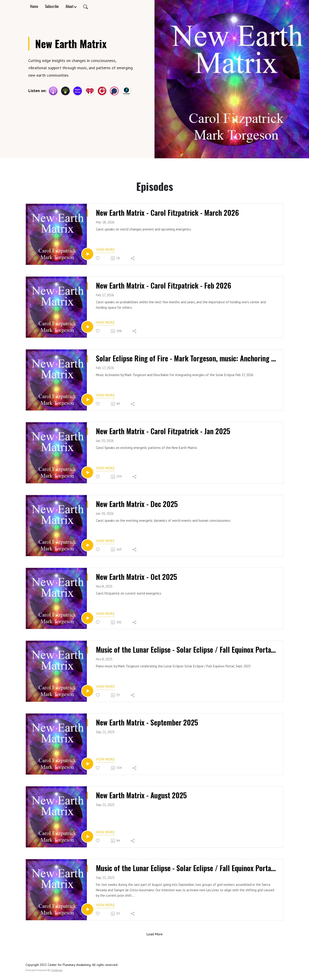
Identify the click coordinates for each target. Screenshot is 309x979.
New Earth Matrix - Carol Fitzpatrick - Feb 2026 (163, 285)
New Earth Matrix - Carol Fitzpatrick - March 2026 (167, 212)
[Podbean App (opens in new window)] (65, 91)
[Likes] (98, 258)
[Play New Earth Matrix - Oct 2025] (87, 618)
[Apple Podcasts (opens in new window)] (53, 91)
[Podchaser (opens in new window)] (114, 91)
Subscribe (52, 6)
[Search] (85, 6)
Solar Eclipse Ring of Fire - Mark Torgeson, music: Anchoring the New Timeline (186, 358)
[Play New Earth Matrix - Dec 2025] (87, 545)
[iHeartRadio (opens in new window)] (90, 91)
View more (105, 249)
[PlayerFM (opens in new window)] (102, 91)
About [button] (70, 6)
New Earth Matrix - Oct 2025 (136, 576)
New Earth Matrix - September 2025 (147, 722)
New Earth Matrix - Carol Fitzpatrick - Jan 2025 (163, 431)
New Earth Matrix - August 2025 (141, 795)
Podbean (56, 970)
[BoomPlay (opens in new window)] (126, 91)
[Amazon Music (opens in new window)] (77, 91)
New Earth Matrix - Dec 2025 (137, 504)
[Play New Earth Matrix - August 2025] (87, 836)
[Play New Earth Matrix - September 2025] (87, 763)
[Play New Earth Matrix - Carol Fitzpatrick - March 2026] (87, 254)
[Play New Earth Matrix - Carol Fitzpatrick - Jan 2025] (87, 472)
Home (34, 6)
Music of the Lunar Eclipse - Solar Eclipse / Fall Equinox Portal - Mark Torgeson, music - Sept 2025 (186, 649)
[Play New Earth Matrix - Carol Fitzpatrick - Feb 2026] (87, 326)
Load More (154, 934)
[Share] (132, 258)
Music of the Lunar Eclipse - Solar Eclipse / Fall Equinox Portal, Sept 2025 (186, 868)
